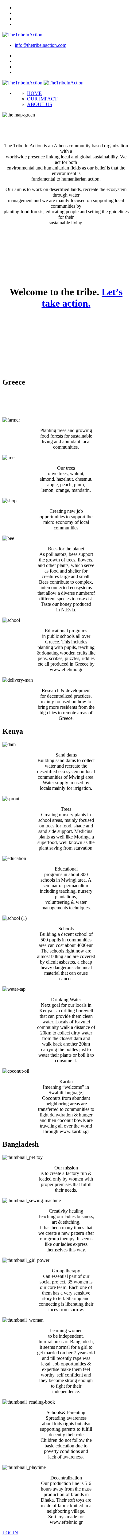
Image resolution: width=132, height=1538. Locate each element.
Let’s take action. (82, 297)
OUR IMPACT (42, 98)
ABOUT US (39, 104)
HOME (34, 93)
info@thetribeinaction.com (40, 45)
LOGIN (10, 1532)
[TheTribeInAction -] (22, 34)
